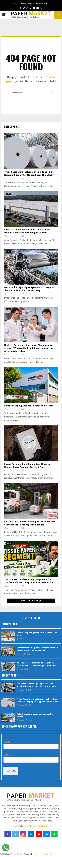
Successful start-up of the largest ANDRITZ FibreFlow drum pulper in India (37, 649)
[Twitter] (26, 618)
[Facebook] (22, 618)
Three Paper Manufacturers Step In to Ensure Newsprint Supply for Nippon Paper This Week (28, 173)
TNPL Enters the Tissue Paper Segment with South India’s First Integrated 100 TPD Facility (28, 581)
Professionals (41, 4)
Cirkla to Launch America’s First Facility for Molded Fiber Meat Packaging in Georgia (27, 231)
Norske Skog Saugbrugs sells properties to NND (37, 634)
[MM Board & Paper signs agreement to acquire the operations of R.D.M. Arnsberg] (31, 267)
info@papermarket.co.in (36, 826)
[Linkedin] (32, 618)
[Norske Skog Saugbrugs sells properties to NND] (8, 636)
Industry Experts (27, 4)
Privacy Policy (48, 854)
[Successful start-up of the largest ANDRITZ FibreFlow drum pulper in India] (8, 651)
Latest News (11, 126)
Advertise (14, 4)
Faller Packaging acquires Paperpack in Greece (28, 406)
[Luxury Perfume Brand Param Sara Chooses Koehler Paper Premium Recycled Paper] (31, 443)
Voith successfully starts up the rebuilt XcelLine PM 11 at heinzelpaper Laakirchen (36, 664)
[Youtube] (35, 618)
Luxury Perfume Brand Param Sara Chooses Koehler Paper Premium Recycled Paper (27, 465)
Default (8, 543)
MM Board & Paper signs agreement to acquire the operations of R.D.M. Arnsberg (29, 288)
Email (8, 754)
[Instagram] (29, 618)
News (8, 136)
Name (7, 741)
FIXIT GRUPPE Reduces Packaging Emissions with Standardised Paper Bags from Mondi (30, 523)
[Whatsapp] (54, 834)
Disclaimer (37, 854)
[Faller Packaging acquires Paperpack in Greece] (31, 385)
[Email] (39, 618)
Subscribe (10, 771)
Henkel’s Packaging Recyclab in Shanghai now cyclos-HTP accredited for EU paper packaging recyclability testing (28, 348)
